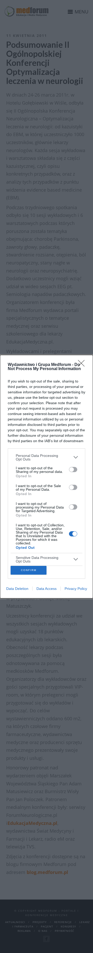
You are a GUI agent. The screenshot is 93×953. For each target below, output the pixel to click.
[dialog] (46, 476)
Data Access (46, 589)
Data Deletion (17, 589)
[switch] (73, 469)
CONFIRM (28, 570)
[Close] (83, 365)
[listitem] (46, 457)
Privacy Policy (76, 589)
